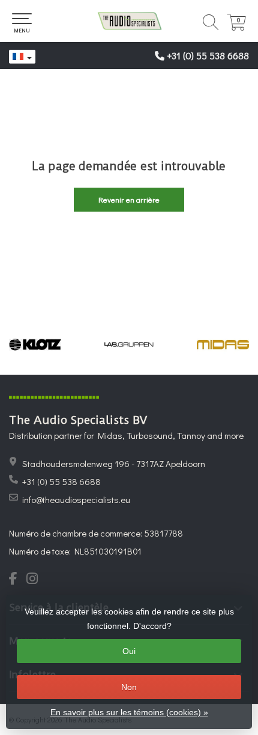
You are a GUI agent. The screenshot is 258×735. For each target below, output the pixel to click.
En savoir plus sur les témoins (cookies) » (129, 712)
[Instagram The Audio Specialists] (35, 580)
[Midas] (223, 344)
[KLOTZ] (35, 344)
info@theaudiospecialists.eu (76, 499)
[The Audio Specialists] (129, 21)
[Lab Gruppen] (129, 344)
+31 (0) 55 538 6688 (208, 55)
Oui (129, 651)
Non (129, 687)
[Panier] (236, 27)
